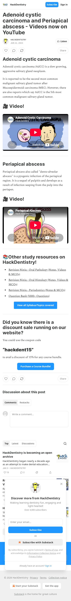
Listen (63, 41)
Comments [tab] (10, 402)
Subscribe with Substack (38, 542)
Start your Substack (27, 585)
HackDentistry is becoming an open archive (27, 454)
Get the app (51, 585)
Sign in (64, 4)
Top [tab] (6, 443)
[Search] (65, 443)
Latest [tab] (15, 443)
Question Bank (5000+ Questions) (29, 296)
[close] (61, 484)
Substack (19, 594)
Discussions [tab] (28, 443)
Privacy (34, 577)
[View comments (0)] (14, 50)
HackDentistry (18, 40)
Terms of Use (51, 549)
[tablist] (17, 402)
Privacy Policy (35, 556)
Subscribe (52, 4)
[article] (35, 462)
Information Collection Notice (41, 553)
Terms (43, 577)
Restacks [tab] (24, 402)
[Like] (6, 50)
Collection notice (58, 577)
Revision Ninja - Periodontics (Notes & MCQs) (37, 290)
